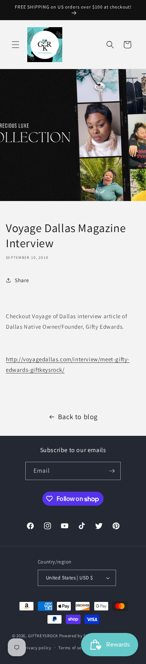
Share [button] (22, 280)
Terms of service (74, 647)
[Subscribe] (111, 471)
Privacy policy (37, 647)
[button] (15, 44)
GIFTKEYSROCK (43, 635)
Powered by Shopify (79, 635)
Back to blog (78, 416)
